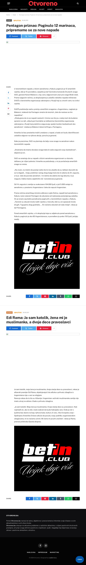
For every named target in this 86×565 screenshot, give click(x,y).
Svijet (41, 9)
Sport (50, 9)
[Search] (77, 3)
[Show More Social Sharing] (54, 36)
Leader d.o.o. (53, 558)
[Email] (8, 114)
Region (33, 9)
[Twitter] (8, 98)
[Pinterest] (8, 108)
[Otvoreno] (43, 3)
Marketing (54, 552)
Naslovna (13, 9)
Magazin (59, 9)
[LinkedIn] (8, 103)
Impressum (42, 552)
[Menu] (8, 3)
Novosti (24, 9)
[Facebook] (8, 92)
